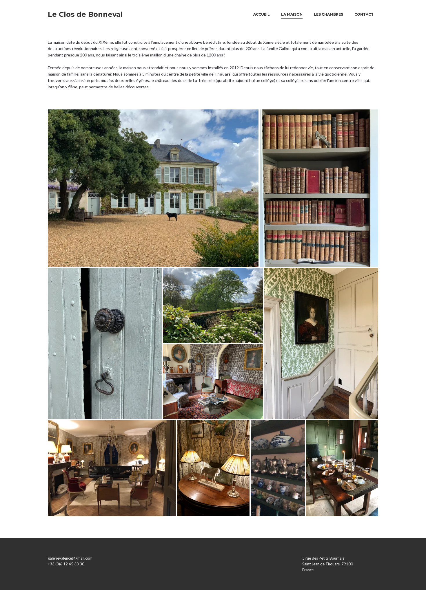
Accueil (261, 14)
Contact (364, 14)
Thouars (222, 74)
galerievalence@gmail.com (70, 558)
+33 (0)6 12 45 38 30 (66, 564)
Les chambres (328, 14)
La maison (292, 14)
